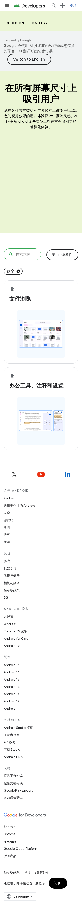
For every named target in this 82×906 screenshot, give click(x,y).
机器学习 (10, 568)
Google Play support (18, 790)
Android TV (12, 646)
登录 (73, 5)
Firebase (10, 841)
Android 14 (12, 687)
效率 (10, 271)
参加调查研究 (13, 798)
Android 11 (11, 708)
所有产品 (10, 856)
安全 (7, 513)
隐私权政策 (12, 590)
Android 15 (11, 679)
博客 (7, 535)
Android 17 (11, 665)
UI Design (14, 23)
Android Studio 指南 (18, 728)
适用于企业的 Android (19, 506)
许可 (27, 872)
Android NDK (13, 757)
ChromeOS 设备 (15, 631)
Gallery (40, 23)
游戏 (7, 561)
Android (9, 498)
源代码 (8, 520)
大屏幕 (8, 617)
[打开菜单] (7, 5)
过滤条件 (61, 255)
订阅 (58, 883)
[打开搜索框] (53, 5)
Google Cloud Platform (21, 849)
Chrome (9, 834)
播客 (7, 542)
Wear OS (10, 624)
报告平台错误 (13, 776)
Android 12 (11, 701)
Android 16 (12, 672)
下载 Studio (12, 749)
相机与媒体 (12, 583)
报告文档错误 (13, 783)
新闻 (7, 527)
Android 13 (11, 694)
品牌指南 (41, 872)
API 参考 (9, 742)
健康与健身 (12, 576)
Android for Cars (16, 638)
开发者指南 (12, 735)
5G (6, 597)
